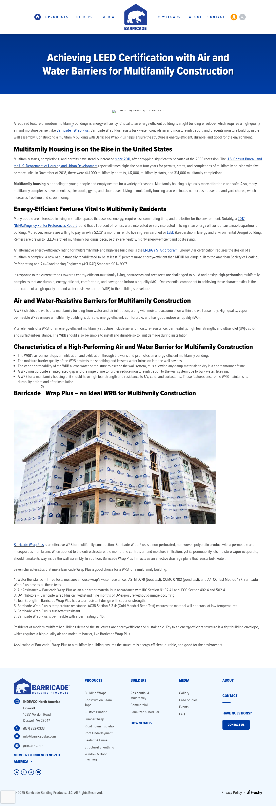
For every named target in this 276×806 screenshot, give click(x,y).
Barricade (64, 130)
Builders (83, 17)
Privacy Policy (231, 792)
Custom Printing (96, 711)
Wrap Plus (81, 130)
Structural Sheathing (99, 747)
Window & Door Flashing (96, 757)
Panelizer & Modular (145, 711)
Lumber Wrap (94, 719)
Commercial (139, 704)
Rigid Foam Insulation (100, 726)
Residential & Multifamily (140, 695)
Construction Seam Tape (98, 702)
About (195, 17)
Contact (216, 17)
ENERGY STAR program (160, 250)
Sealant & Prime (96, 740)
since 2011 (122, 159)
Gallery (184, 692)
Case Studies (188, 700)
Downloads (169, 17)
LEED (170, 232)
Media (108, 17)
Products (58, 17)
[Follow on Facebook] (24, 772)
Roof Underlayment (99, 733)
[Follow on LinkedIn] (16, 772)
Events (184, 706)
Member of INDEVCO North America (37, 758)
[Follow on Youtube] (38, 772)
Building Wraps (95, 692)
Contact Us (236, 724)
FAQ (182, 713)
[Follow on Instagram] (31, 772)
